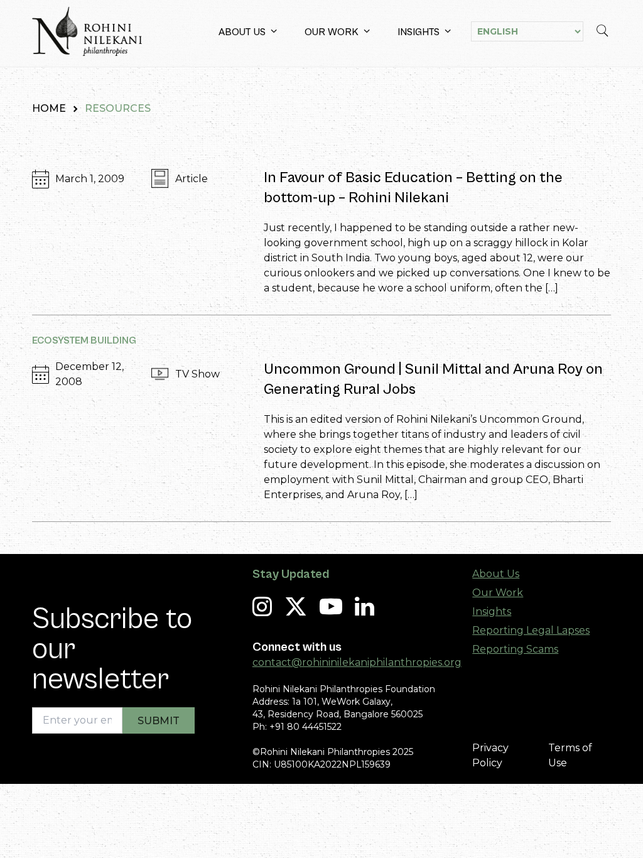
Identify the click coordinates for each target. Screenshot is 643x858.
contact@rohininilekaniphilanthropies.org (357, 662)
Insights (418, 32)
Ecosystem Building (84, 340)
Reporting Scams (515, 649)
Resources (118, 108)
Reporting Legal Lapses (531, 630)
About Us (242, 32)
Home (49, 108)
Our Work (332, 32)
